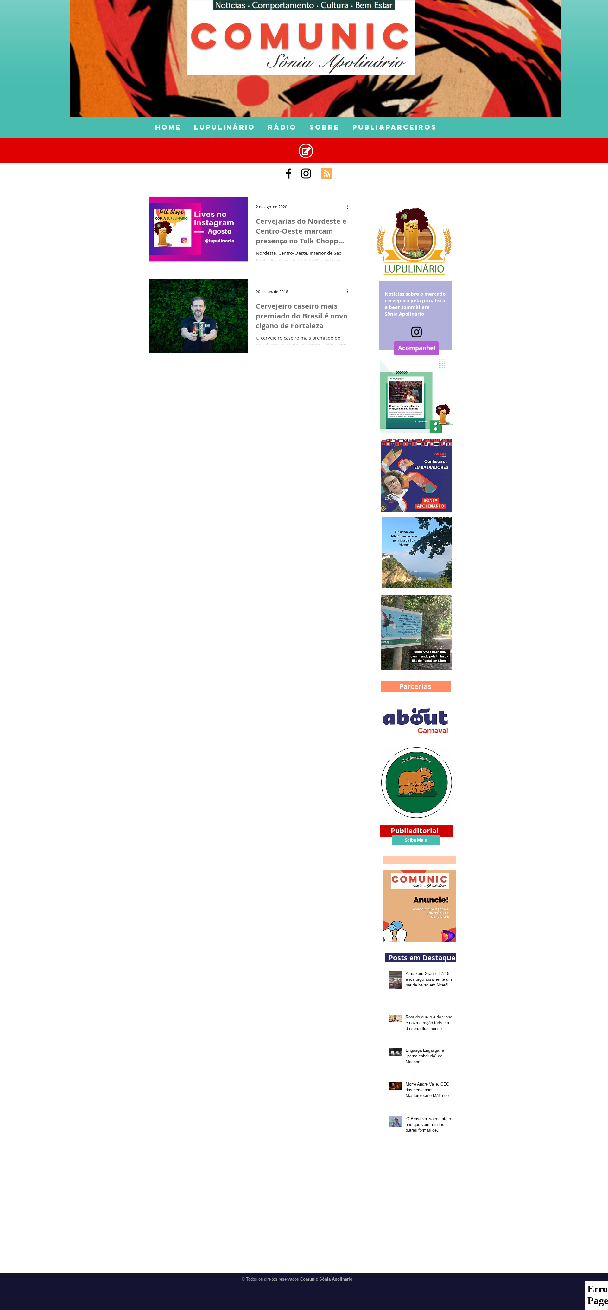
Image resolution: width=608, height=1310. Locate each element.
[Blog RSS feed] (326, 174)
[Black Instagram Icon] (306, 173)
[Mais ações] (349, 206)
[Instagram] (416, 332)
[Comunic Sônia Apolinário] (288, 173)
